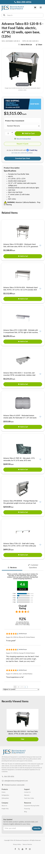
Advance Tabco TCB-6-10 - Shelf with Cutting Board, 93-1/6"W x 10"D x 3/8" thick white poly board (19, 546)
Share (40, 44)
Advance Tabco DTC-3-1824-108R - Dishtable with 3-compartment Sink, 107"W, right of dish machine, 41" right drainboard (20, 333)
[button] (40, 8)
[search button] (4, 15)
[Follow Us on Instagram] (30, 849)
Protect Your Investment (14, 121)
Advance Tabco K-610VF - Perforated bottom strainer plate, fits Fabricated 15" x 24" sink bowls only (19, 418)
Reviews (13, 567)
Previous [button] (3, 725)
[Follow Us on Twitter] (19, 849)
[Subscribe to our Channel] (22, 849)
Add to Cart (29, 133)
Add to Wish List (26, 44)
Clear (22, 739)
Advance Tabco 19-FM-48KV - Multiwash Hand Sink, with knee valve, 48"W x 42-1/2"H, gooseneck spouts (20, 247)
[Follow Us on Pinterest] (26, 849)
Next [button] (42, 725)
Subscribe (37, 828)
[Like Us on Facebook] (15, 849)
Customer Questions (33, 566)
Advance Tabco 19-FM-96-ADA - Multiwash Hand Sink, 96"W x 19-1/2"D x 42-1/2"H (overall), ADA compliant (20, 290)
